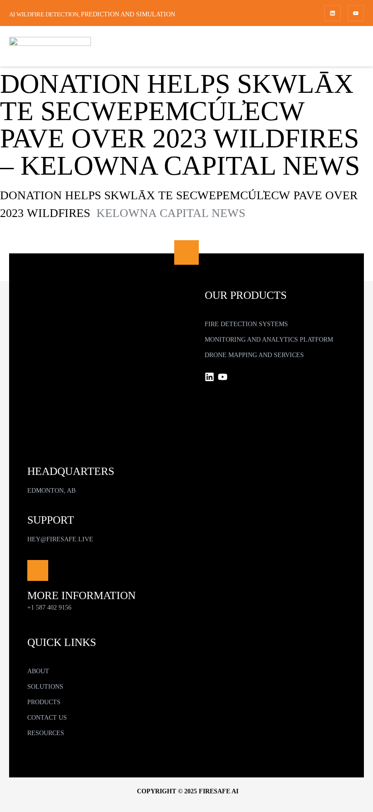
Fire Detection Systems (246, 324)
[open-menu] (354, 48)
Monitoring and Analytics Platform (269, 339)
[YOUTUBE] (356, 13)
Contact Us (47, 717)
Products (43, 702)
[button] (106, 687)
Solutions (45, 686)
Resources (45, 733)
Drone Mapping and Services (254, 355)
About (38, 671)
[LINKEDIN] (332, 13)
